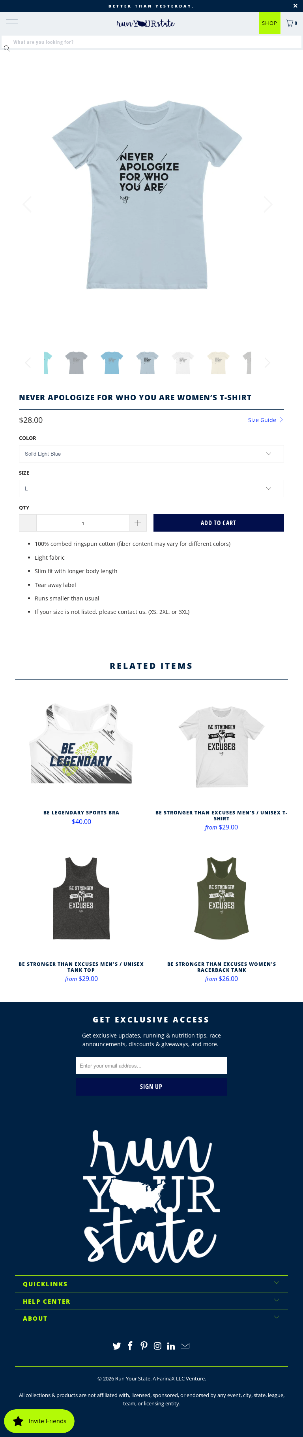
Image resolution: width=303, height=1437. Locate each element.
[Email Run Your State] (185, 1346)
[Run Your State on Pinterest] (144, 1346)
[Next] (266, 204)
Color (27, 437)
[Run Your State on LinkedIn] (172, 1346)
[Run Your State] (145, 23)
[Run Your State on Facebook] (131, 1346)
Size (24, 472)
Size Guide (263, 420)
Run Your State (132, 1378)
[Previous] (29, 204)
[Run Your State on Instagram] (158, 1346)
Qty (24, 507)
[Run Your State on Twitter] (117, 1346)
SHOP (269, 23)
